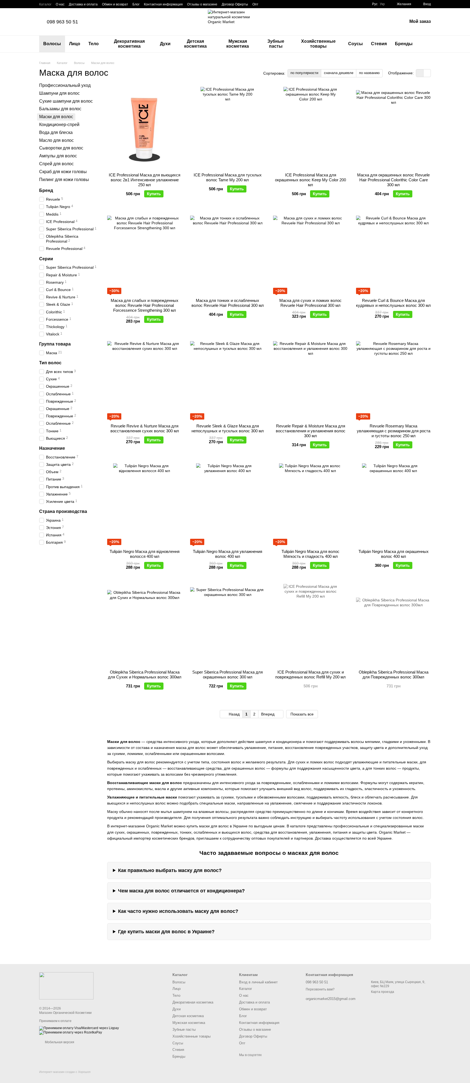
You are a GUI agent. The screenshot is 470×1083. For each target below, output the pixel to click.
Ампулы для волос (58, 156)
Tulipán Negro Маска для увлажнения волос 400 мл (227, 554)
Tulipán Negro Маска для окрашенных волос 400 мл (393, 554)
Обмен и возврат (115, 4)
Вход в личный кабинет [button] (258, 982)
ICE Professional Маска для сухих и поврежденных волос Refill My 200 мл (310, 674)
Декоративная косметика (129, 43)
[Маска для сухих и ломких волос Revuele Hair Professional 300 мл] (310, 253)
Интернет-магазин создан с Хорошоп (65, 1071)
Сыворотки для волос (61, 148)
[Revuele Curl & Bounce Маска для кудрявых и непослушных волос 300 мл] (393, 253)
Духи (165, 43)
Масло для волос (56, 140)
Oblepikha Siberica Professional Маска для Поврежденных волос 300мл (393, 674)
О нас (60, 4)
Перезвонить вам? (320, 989)
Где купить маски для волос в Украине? (166, 931)
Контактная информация (163, 4)
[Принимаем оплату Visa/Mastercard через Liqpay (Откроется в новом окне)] (79, 1028)
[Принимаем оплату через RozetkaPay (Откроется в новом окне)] (70, 1032)
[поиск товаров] (426, 43)
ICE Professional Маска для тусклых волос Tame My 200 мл (228, 177)
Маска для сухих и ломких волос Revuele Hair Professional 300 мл (310, 303)
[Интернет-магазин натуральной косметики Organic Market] (66, 985)
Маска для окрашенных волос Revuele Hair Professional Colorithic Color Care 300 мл (393, 180)
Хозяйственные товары (318, 43)
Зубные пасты (275, 43)
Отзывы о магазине (202, 4)
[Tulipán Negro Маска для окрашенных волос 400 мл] (393, 504)
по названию (369, 73)
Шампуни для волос (59, 93)
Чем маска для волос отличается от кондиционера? (181, 891)
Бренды (404, 43)
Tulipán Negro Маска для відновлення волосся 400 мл (145, 554)
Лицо (74, 43)
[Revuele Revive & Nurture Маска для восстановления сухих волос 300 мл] (144, 379)
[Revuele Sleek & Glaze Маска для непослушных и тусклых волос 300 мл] (227, 379)
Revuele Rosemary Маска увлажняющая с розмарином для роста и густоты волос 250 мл (393, 431)
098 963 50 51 (62, 21)
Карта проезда (382, 992)
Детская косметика (195, 43)
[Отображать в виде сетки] (419, 73)
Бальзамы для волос (60, 108)
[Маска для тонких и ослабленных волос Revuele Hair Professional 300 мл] (227, 253)
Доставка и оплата (83, 4)
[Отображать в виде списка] (427, 73)
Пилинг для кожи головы (64, 179)
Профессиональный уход (65, 85)
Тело (93, 43)
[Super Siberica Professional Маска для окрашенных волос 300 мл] (227, 625)
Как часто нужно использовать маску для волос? (178, 911)
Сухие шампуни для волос (66, 101)
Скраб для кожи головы (63, 171)
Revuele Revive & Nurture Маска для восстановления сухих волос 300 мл (144, 428)
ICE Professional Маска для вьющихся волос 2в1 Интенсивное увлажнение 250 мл (144, 180)
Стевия (379, 43)
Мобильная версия (59, 1042)
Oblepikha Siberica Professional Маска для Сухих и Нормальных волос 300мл (144, 674)
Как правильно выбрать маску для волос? (170, 870)
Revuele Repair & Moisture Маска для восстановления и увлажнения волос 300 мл (310, 431)
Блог (136, 4)
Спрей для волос (56, 163)
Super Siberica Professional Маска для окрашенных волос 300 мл (227, 674)
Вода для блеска (56, 132)
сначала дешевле (338, 73)
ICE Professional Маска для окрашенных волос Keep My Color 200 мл (310, 180)
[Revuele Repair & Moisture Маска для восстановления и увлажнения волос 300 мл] (310, 379)
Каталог (45, 4)
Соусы (355, 43)
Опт (255, 4)
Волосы (52, 43)
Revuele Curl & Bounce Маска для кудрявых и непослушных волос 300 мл (393, 303)
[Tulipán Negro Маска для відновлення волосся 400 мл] (144, 504)
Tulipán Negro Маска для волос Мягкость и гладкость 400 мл (310, 554)
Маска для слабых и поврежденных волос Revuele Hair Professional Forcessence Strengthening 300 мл (144, 305)
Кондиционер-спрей (59, 124)
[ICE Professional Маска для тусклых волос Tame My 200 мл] (227, 128)
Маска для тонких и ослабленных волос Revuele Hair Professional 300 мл (227, 303)
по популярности (304, 73)
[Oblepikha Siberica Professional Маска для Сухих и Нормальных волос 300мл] (144, 625)
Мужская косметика (237, 43)
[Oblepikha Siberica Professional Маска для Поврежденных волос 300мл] (393, 625)
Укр (382, 4)
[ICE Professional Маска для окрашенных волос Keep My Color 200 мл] (310, 128)
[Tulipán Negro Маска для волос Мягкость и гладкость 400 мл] (310, 504)
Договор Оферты (235, 4)
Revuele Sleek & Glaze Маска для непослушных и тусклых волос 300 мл (227, 428)
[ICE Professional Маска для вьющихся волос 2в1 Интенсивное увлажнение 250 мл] (144, 128)
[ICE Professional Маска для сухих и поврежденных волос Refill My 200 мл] (310, 625)
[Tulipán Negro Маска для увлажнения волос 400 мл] (227, 504)
